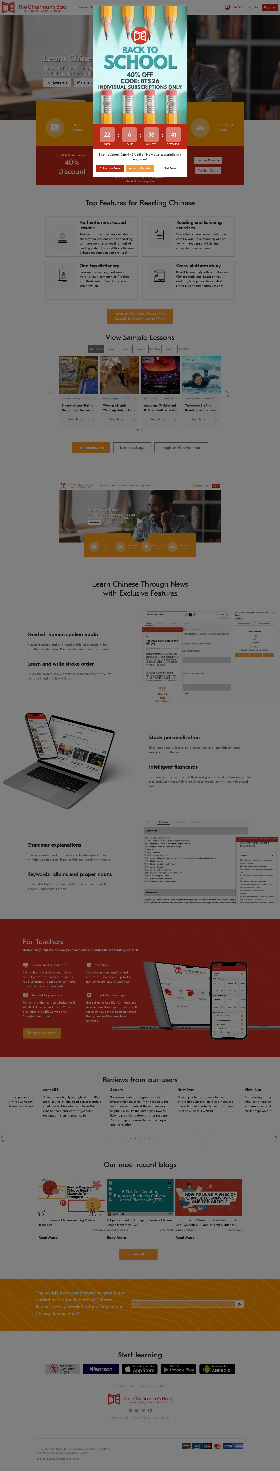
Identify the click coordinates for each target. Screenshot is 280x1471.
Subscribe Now (110, 168)
